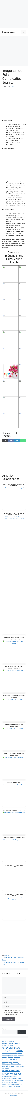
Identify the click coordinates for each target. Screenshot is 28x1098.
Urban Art (4, 1086)
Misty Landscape (5, 1068)
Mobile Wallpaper (11, 1073)
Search (4, 1029)
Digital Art (14, 1055)
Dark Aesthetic (12, 1053)
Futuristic (10, 1057)
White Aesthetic (16, 1086)
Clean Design (5, 1051)
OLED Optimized (6, 1082)
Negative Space (16, 1078)
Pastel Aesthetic (14, 1082)
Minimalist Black (16, 1064)
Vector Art (9, 1086)
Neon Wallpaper (5, 1080)
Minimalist (15, 1062)
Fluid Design (4, 1057)
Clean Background (11, 1048)
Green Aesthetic (5, 1059)
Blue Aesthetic (17, 1043)
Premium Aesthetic (6, 1084)
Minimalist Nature (8, 1066)
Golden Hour (17, 1057)
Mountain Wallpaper (7, 1078)
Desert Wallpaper (7, 1055)
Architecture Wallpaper (7, 1043)
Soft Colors (19, 1084)
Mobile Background (11, 1070)
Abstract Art (5, 1041)
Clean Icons (12, 1051)
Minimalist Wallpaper (19, 1066)
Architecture (11, 1041)
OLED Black (20, 1080)
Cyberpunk (4, 1053)
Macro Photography (7, 1062)
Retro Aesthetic (13, 1084)
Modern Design (6, 1076)
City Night (4, 1045)
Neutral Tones (12, 1080)
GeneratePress (14, 1095)
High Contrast (15, 1059)
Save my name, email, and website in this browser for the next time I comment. (13, 1012)
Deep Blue (20, 1053)
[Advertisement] (14, 14)
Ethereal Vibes (20, 1055)
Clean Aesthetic (10, 1045)
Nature (6, 955)
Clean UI (19, 1051)
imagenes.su (8, 32)
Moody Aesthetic (13, 1076)
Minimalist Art (6, 1064)
